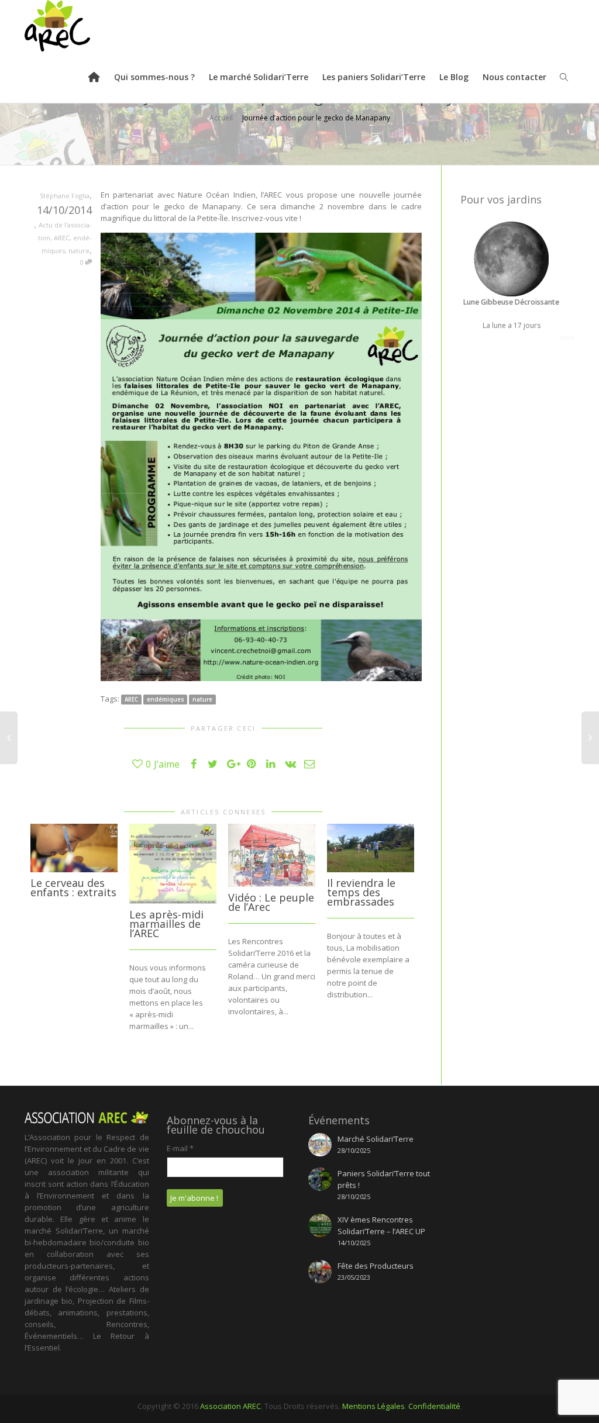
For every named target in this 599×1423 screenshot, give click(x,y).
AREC (62, 237)
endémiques (165, 699)
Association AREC (230, 1406)
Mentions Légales (373, 1406)
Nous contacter (514, 76)
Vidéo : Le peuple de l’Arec (271, 902)
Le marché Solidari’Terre (258, 76)
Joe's (567, 337)
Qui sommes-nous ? (154, 76)
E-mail (180, 1148)
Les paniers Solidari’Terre (373, 76)
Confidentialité (434, 1406)
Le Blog (454, 76)
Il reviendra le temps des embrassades (361, 892)
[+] (74, 848)
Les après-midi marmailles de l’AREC (166, 923)
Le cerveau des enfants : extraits (73, 887)
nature (78, 250)
